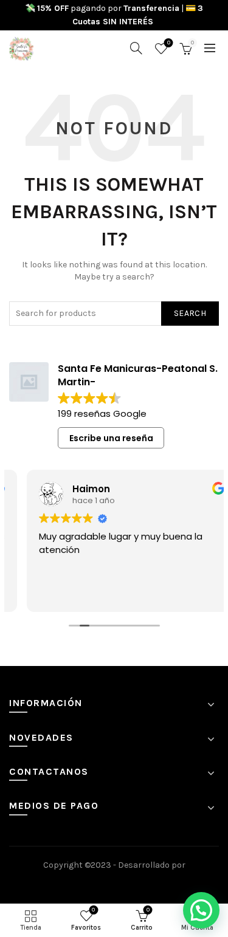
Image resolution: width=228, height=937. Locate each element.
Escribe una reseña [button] (111, 438)
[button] (201, 910)
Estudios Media (114, 881)
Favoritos (168, 42)
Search (190, 313)
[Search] (136, 48)
